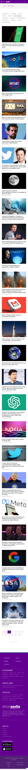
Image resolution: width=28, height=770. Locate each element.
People (14, 700)
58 (15, 632)
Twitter (17, 658)
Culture (6, 695)
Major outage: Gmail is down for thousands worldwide (11, 315)
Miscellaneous (6, 22)
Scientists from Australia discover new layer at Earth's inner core (13, 363)
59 (19, 632)
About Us (4, 728)
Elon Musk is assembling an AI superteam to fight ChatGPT (11, 266)
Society (15, 698)
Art (3, 695)
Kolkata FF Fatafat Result (7, 685)
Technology (17, 16)
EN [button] (24, 1)
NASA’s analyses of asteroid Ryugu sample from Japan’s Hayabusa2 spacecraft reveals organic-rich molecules (12, 596)
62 (6, 635)
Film (9, 695)
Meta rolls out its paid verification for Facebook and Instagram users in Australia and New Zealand (13, 518)
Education (5, 18)
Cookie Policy (20, 762)
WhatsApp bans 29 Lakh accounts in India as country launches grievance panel (13, 45)
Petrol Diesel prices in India (8, 687)
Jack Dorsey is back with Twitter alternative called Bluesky (12, 142)
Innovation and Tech (6, 696)
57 (12, 632)
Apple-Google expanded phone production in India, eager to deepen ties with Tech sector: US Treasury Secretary (13, 492)
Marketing (21, 695)
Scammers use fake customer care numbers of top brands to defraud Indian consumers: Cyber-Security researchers (13, 622)
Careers (4, 730)
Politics (4, 16)
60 (22, 632)
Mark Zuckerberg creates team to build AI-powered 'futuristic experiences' (14, 242)
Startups (13, 20)
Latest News (5, 13)
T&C (9, 766)
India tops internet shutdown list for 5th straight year (13, 94)
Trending (13, 13)
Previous (4, 632)
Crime (20, 13)
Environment (5, 700)
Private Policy (20, 764)
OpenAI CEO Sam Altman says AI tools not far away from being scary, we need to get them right (13, 388)
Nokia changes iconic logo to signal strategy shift (13, 439)
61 (2, 635)
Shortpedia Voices (6, 736)
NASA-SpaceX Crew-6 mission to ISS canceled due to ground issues (13, 339)
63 (9, 635)
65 (15, 635)
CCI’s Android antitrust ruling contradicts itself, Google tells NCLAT (13, 70)
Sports (10, 16)
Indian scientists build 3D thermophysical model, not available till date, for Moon (14, 192)
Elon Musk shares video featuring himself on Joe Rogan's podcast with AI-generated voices (13, 544)
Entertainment (21, 18)
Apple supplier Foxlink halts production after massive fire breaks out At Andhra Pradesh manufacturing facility (14, 291)
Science (14, 696)
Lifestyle (11, 698)
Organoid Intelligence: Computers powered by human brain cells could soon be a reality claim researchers (13, 218)
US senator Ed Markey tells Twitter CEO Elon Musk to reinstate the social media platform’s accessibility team (14, 167)
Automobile (5, 20)
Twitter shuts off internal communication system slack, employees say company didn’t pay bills (13, 465)
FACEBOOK (6, 658)
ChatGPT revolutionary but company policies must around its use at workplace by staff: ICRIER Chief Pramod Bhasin (13, 414)
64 (12, 635)
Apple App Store (6, 716)
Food (12, 695)
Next (20, 635)
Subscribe (4, 732)
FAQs (8, 764)
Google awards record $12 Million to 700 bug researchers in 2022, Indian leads (13, 569)
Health (10, 700)
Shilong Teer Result (18, 685)
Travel (19, 20)
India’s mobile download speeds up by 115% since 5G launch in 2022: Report (13, 118)
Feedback (4, 734)
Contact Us (8, 762)
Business (12, 18)
